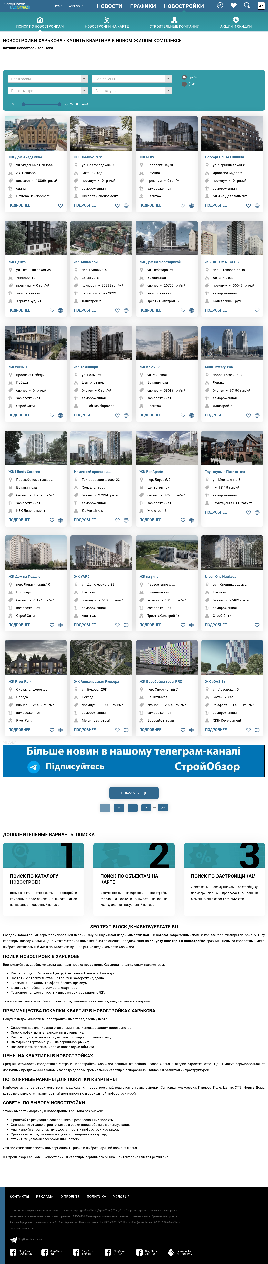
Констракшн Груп (227, 301)
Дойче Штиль (92, 510)
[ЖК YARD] (101, 552)
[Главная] (17, 5)
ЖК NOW (146, 157)
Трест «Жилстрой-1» (163, 301)
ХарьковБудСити (29, 301)
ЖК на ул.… (148, 576)
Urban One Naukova (220, 576)
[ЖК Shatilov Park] (101, 133)
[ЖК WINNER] (36, 343)
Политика (96, 1196)
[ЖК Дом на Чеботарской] (167, 238)
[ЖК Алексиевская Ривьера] (101, 657)
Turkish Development (98, 405)
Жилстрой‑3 (157, 510)
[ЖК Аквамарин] (101, 238)
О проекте (70, 1196)
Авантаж (154, 196)
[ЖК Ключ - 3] (167, 343)
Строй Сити (25, 405)
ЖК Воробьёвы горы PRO (160, 681)
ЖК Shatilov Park (88, 157)
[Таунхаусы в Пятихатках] (232, 448)
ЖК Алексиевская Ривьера (96, 681)
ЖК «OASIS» (215, 681)
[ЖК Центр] (36, 238)
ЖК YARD (82, 576)
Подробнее (19, 205)
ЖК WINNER (18, 366)
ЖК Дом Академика (25, 157)
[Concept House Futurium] (232, 133)
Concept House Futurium (224, 157)
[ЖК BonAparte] (167, 448)
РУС (57, 5)
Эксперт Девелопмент (100, 196)
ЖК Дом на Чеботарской (160, 261)
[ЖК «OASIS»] (232, 657)
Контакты (19, 1196)
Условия (121, 1196)
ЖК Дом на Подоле (24, 576)
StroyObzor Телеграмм (30, 1239)
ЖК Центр (17, 261)
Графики (143, 6)
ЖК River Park (20, 681)
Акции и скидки (236, 26)
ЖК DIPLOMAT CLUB (222, 261)
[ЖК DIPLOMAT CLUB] (232, 238)
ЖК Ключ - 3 (149, 366)
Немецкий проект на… (92, 471)
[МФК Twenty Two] (232, 343)
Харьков (74, 5)
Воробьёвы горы (160, 720)
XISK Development (227, 720)
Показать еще (134, 792)
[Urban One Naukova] (232, 552)
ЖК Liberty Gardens (24, 471)
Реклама (44, 1196)
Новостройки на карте (107, 26)
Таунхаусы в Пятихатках (225, 471)
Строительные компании (174, 26)
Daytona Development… (34, 196)
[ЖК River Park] (36, 657)
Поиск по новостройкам (40, 26)
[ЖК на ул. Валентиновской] (167, 552)
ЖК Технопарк (86, 366)
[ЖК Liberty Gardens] (36, 448)
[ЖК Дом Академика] (36, 133)
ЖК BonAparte (151, 471)
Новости (109, 6)
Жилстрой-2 (91, 301)
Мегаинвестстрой (96, 720)
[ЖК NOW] (167, 133)
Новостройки (184, 6)
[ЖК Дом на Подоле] (36, 552)
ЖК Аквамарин (86, 261)
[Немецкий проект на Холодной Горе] (101, 448)
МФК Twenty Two (219, 366)
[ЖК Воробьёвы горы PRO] (167, 657)
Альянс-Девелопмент (230, 196)
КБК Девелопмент (30, 510)
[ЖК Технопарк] (101, 343)
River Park (24, 720)
